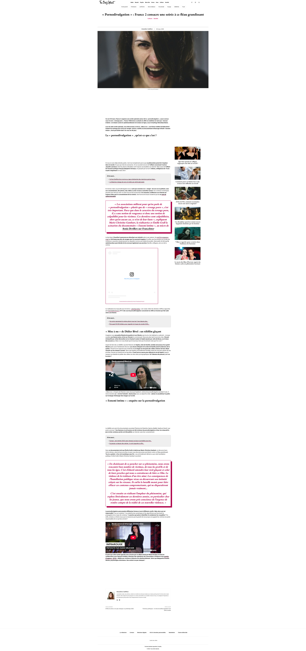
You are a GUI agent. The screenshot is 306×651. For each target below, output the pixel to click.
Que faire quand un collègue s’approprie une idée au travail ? (187, 162)
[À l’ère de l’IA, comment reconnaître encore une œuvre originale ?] (187, 193)
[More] (158, 23)
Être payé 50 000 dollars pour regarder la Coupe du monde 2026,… (129, 324)
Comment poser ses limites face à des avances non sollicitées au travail (188, 182)
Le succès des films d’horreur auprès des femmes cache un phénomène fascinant (187, 263)
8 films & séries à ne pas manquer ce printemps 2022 (120, 608)
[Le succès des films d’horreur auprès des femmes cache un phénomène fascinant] (187, 253)
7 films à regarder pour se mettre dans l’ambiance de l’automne (187, 243)
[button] (199, 2)
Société (156, 18)
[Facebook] (191, 2)
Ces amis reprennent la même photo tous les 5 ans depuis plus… (128, 321)
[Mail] (119, 599)
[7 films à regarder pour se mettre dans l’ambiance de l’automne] (187, 233)
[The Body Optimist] (107, 2)
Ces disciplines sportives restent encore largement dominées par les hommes (187, 223)
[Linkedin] (117, 599)
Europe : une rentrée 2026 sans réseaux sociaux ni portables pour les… (130, 441)
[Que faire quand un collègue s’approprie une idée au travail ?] (187, 153)
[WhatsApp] (154, 23)
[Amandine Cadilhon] (111, 595)
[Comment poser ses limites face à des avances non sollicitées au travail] (187, 173)
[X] (151, 23)
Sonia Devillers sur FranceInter (138, 228)
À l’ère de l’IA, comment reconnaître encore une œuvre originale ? (187, 203)
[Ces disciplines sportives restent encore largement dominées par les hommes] (187, 213)
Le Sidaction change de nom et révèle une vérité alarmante (126, 182)
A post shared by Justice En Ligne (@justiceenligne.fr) (131, 301)
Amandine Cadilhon (147, 29)
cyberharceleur (135, 309)
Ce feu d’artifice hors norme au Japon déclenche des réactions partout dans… (132, 179)
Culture (150, 18)
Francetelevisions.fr (114, 311)
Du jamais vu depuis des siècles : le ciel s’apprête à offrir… (126, 443)
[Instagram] (195, 2)
